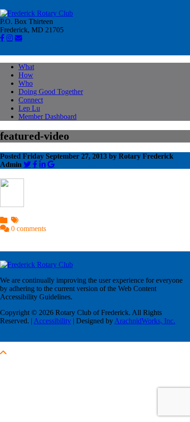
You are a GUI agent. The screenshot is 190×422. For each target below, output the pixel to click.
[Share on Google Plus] (51, 164)
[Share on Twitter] (27, 164)
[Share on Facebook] (35, 164)
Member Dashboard (47, 116)
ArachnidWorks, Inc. (144, 321)
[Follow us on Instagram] (9, 38)
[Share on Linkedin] (42, 164)
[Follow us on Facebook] (2, 38)
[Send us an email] (18, 38)
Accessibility (52, 321)
